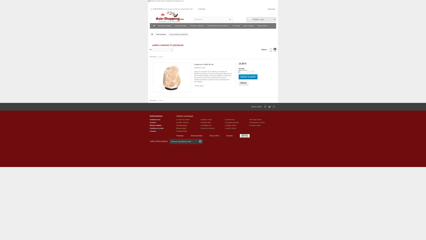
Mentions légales (155, 125)
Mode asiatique (262, 26)
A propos (153, 131)
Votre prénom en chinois (257, 122)
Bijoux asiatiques (249, 26)
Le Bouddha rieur (206, 125)
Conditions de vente (157, 128)
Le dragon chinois (230, 125)
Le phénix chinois (230, 128)
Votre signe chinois (255, 119)
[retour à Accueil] (152, 34)
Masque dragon (181, 128)
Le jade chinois (230, 119)
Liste (275, 51)
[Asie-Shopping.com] (170, 17)
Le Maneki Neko (206, 122)
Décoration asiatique (164, 26)
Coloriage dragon (181, 125)
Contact (202, 9)
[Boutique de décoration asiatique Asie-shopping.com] (213, 3)
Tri (151, 49)
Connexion (271, 9)
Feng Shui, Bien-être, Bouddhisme (218, 26)
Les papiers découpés (232, 122)
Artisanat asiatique (181, 26)
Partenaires (180, 136)
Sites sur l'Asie (214, 136)
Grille (270, 51)
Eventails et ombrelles (197, 26)
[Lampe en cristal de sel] (172, 77)
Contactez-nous (155, 119)
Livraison (153, 122)
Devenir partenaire (196, 136)
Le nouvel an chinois (182, 119)
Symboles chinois (206, 119)
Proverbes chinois (255, 125)
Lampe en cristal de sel (203, 64)
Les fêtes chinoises (182, 122)
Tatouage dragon (181, 131)
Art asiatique (236, 26)
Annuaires (229, 136)
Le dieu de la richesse (208, 128)
